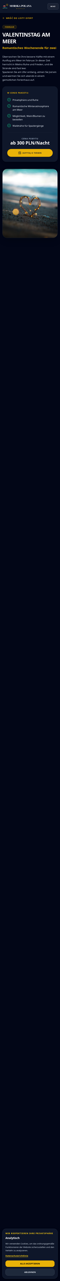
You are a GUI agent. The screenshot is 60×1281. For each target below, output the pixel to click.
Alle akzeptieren (30, 1263)
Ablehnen (30, 1272)
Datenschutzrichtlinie (16, 1255)
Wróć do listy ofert (19, 18)
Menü (53, 6)
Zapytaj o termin (32, 153)
